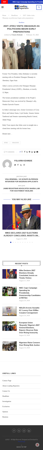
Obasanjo (15, 142)
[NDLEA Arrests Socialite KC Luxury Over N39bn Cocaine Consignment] (9, 311)
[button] (9, 2)
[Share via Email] (37, 152)
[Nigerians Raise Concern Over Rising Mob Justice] (9, 346)
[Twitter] (19, 431)
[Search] (39, 7)
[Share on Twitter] (27, 152)
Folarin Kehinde (17, 35)
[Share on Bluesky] (34, 152)
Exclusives (6, 406)
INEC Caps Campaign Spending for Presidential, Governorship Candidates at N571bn (30, 293)
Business (5, 417)
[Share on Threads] (32, 152)
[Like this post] (22, 152)
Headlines (14, 15)
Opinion (5, 412)
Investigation (6, 401)
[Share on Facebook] (24, 152)
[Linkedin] (29, 431)
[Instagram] (24, 431)
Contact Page (6, 381)
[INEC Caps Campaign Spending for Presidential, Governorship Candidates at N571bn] (9, 291)
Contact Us (6, 391)
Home (4, 15)
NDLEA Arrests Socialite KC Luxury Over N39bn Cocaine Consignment (29, 310)
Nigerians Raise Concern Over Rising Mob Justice (29, 344)
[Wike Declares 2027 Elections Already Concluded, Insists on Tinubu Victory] (21, 217)
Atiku (6, 142)
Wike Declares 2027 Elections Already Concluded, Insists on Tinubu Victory (28, 274)
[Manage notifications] (37, 445)
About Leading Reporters (10, 386)
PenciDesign (21, 441)
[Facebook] (14, 431)
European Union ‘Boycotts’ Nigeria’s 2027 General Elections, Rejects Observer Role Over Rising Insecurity (29, 328)
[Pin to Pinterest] (29, 152)
